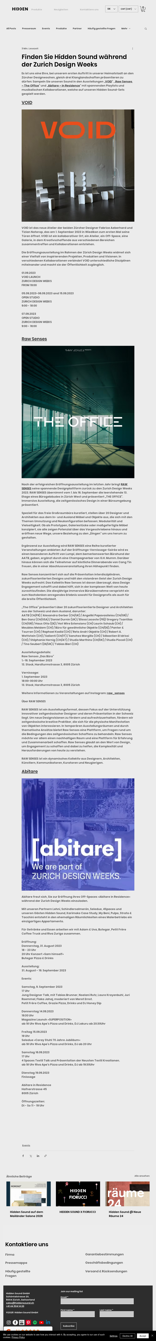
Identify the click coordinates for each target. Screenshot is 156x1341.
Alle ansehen (142, 1175)
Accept (143, 1335)
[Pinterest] (28, 1322)
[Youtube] (41, 1322)
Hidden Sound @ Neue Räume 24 (125, 1214)
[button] (128, 9)
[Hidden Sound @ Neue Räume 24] (127, 1194)
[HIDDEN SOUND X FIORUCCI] (78, 1194)
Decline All (127, 1335)
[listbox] (128, 9)
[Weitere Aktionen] (132, 48)
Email (64, 1297)
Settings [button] (113, 1335)
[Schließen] (152, 1336)
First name (67, 1310)
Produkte (61, 28)
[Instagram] (8, 1322)
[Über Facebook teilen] (23, 1155)
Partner (77, 28)
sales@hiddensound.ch (20, 1302)
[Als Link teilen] (45, 1155)
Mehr (124, 28)
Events (46, 28)
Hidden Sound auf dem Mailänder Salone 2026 (26, 1214)
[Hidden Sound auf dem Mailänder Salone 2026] (28, 1194)
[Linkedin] (48, 1322)
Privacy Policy (18, 1337)
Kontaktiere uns (26, 1244)
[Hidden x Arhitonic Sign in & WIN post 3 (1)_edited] (21, 1322)
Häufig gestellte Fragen (101, 28)
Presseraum (29, 28)
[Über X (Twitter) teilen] (30, 1155)
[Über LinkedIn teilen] (38, 1155)
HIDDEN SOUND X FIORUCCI (78, 1212)
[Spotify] (34, 1322)
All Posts (11, 28)
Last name (106, 1310)
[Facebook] (15, 1322)
